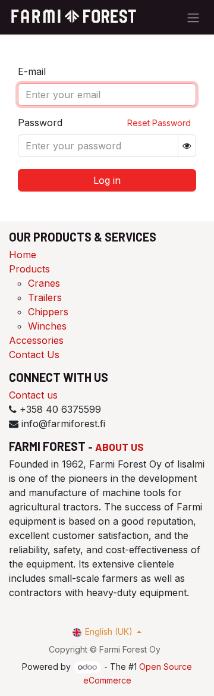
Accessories (36, 340)
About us (119, 446)
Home (22, 255)
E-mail (32, 71)
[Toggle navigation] (193, 17)
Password (40, 122)
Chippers (48, 312)
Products (29, 269)
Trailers (45, 297)
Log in (107, 180)
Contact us (33, 395)
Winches (47, 326)
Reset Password (159, 123)
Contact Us (34, 354)
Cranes (44, 283)
